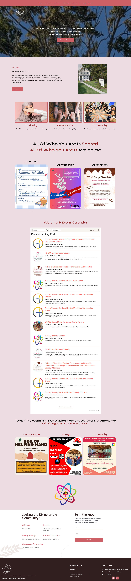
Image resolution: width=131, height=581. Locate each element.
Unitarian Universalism (71, 3)
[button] (17, 187)
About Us (57, 3)
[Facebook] (113, 578)
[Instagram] (117, 578)
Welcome (47, 3)
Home (40, 3)
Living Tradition (86, 3)
